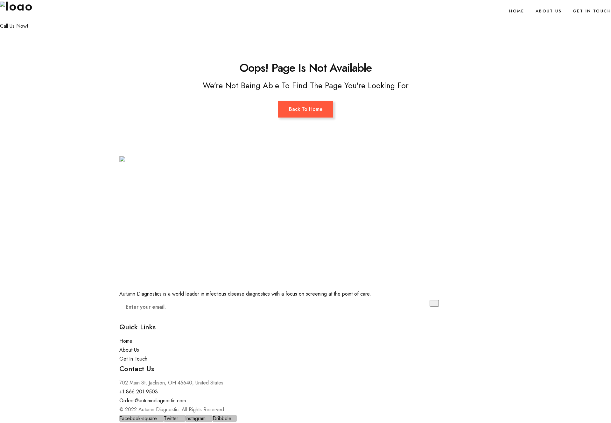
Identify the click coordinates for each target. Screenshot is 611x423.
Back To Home (305, 109)
